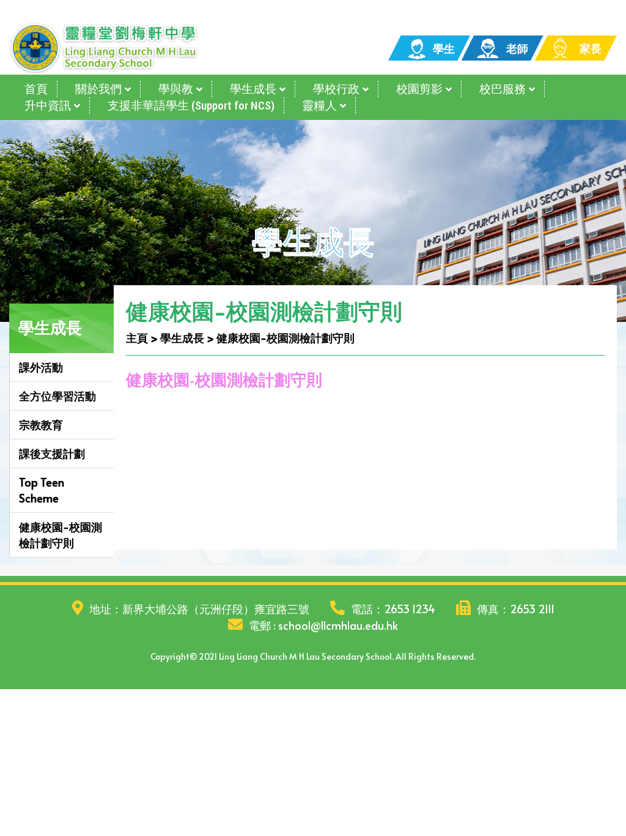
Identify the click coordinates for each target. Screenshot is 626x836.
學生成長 (253, 89)
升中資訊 (47, 106)
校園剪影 (419, 89)
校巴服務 (502, 89)
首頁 (36, 89)
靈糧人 (319, 106)
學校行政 (336, 89)
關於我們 (98, 89)
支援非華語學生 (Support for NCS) (191, 106)
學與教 (175, 89)
